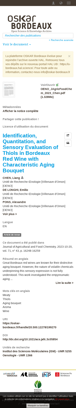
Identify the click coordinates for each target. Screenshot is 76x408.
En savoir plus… (63, 399)
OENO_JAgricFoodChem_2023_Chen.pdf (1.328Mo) (56, 93)
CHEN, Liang (11, 177)
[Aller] (71, 35)
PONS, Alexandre (14, 202)
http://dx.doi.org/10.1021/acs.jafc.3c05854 (30, 339)
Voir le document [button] (16, 44)
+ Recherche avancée (61, 40)
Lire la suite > (64, 282)
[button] (61, 3)
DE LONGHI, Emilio (15, 189)
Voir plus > (10, 214)
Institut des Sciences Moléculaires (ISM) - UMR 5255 (37, 351)
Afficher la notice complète (20, 111)
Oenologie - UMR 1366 (17, 355)
